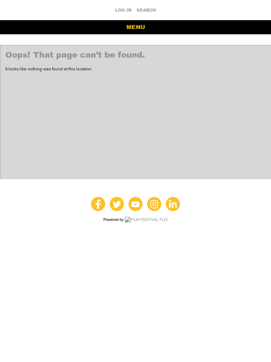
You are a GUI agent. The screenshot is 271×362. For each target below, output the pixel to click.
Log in (123, 10)
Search (146, 10)
